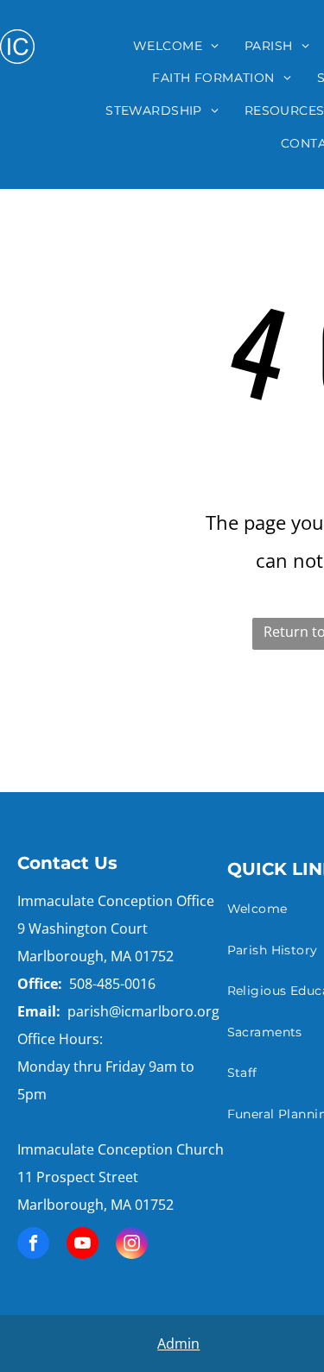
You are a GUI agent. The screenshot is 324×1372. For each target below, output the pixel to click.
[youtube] (82, 1245)
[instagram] (132, 1245)
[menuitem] (176, 45)
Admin (178, 1343)
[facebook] (33, 1245)
